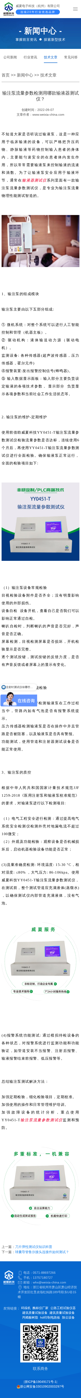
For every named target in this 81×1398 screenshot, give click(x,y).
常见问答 (71, 57)
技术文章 (50, 57)
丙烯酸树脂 (30, 1317)
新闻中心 (25, 75)
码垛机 (26, 1308)
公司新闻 (10, 57)
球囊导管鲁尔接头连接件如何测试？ (42, 1252)
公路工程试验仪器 (63, 1308)
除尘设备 (68, 1317)
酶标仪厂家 (40, 1308)
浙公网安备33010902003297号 (42, 1386)
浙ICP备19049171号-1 (40, 1382)
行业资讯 (30, 57)
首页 (6, 75)
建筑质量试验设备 (34, 1312)
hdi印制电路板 (50, 1317)
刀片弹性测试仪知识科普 (33, 1247)
